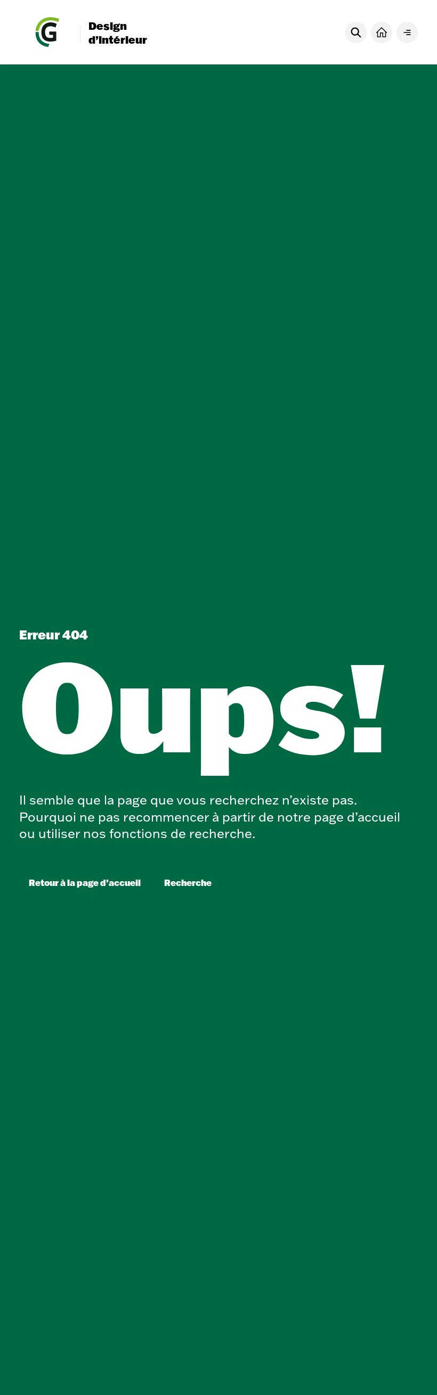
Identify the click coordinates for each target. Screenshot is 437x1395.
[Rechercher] (356, 32)
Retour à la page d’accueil (85, 882)
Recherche (188, 882)
